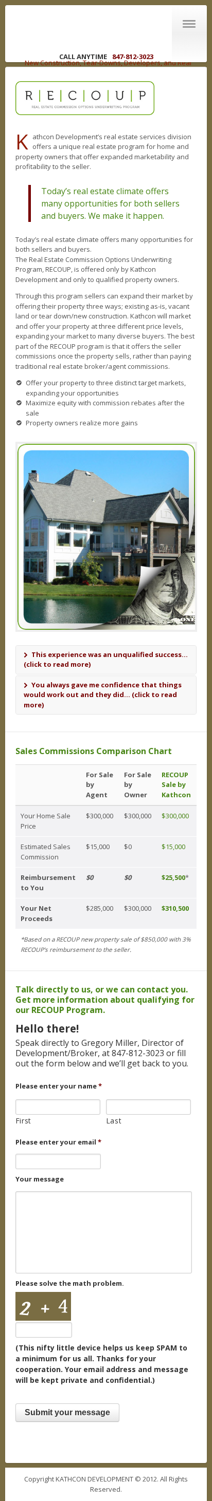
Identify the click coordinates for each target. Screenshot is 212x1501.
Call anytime (84, 56)
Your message (39, 1179)
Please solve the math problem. (69, 1283)
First (23, 1120)
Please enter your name (58, 1086)
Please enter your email (58, 1142)
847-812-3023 (132, 56)
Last (114, 1120)
